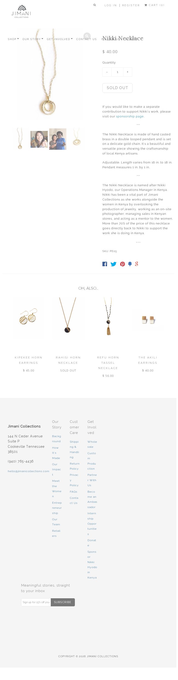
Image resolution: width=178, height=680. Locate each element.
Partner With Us (92, 480)
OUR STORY (32, 39)
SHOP (12, 39)
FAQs (73, 491)
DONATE (131, 39)
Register (131, 5)
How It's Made (56, 453)
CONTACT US (86, 39)
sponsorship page (130, 116)
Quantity (109, 62)
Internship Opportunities (92, 524)
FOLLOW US (111, 39)
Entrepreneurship (57, 508)
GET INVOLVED (58, 39)
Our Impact (56, 469)
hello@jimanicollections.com (28, 471)
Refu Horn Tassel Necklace (108, 363)
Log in (111, 5)
